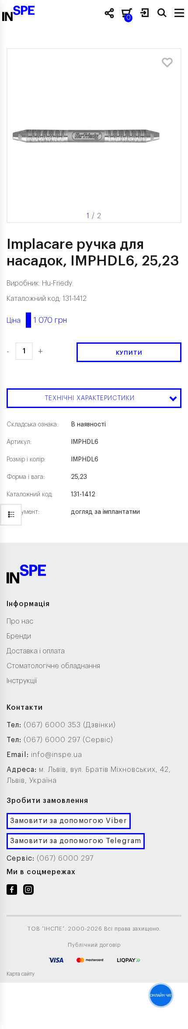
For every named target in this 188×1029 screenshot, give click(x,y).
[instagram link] (28, 891)
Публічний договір (94, 945)
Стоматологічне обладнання (53, 666)
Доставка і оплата (36, 651)
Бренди (19, 636)
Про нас (20, 621)
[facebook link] (12, 891)
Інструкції (22, 680)
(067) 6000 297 (65, 858)
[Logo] (26, 576)
